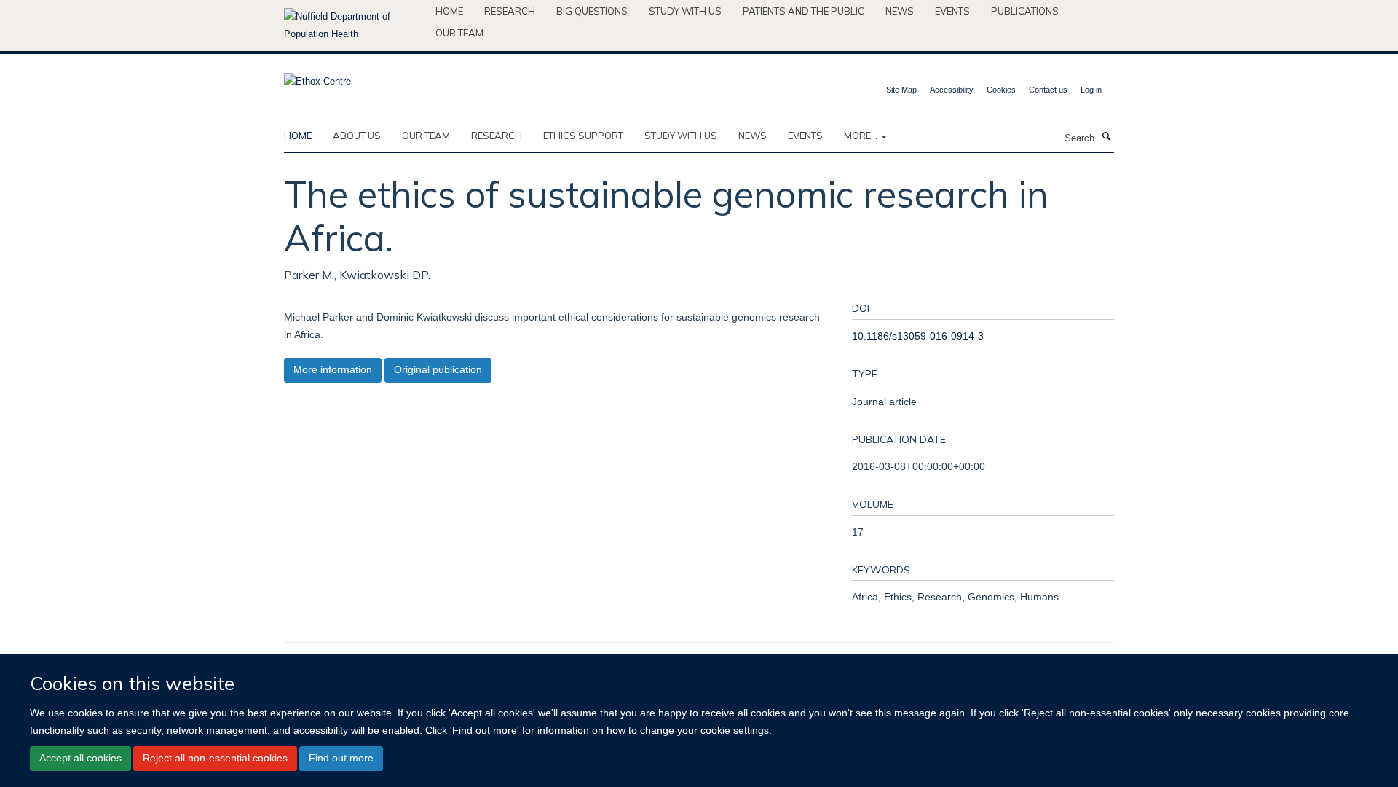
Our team (459, 33)
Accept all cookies (80, 758)
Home (449, 11)
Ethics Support (583, 135)
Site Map (901, 89)
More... (862, 135)
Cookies (1001, 89)
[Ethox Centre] (317, 76)
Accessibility (952, 89)
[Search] (1106, 137)
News (899, 11)
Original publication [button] (438, 369)
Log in (1091, 89)
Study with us (685, 11)
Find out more (341, 758)
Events (952, 11)
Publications (1025, 11)
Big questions (592, 11)
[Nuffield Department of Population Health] (354, 25)
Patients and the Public (803, 11)
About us (357, 135)
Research (509, 11)
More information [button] (332, 369)
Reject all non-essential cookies (215, 758)
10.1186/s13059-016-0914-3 (918, 336)
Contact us (1048, 89)
